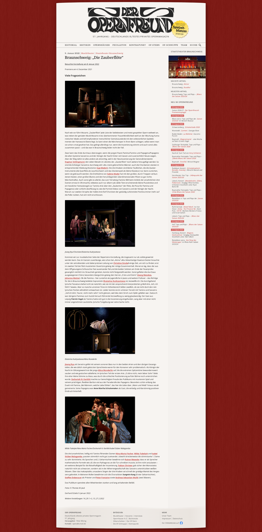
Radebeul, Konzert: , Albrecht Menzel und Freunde (187, 170)
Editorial (71, 45)
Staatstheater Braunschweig (109, 53)
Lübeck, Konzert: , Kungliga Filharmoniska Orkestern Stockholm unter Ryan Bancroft (187, 184)
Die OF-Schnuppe (120, 524)
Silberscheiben (119, 521)
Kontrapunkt (137, 45)
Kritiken (85, 45)
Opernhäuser (101, 45)
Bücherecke (133, 519)
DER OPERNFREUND (73, 512)
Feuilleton (119, 45)
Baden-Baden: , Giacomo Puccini (186, 135)
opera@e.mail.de (79, 523)
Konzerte (128, 516)
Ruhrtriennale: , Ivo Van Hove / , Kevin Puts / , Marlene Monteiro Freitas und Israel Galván (186, 210)
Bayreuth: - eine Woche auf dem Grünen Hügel (187, 140)
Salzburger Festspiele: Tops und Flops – (186, 146)
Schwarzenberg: (186, 127)
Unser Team (166, 516)
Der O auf (170, 523)
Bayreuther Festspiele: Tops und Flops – (187, 157)
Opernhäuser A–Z (120, 519)
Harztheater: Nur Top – (187, 176)
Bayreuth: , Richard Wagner (185, 162)
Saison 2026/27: (185, 111)
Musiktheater (87, 53)
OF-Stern (154, 45)
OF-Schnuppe (170, 45)
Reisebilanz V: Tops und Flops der (187, 199)
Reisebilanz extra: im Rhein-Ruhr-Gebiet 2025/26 (185, 242)
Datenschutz (178, 519)
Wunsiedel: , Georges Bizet (185, 131)
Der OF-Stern (132, 521)
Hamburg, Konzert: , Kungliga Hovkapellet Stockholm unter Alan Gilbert (185, 235)
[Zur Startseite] (131, 20)
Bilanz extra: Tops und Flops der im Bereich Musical (187, 120)
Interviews (138, 516)
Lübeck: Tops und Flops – (186, 217)
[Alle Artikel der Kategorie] (187, 67)
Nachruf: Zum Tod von (186, 153)
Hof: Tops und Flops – (187, 226)
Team (184, 45)
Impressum (166, 519)
